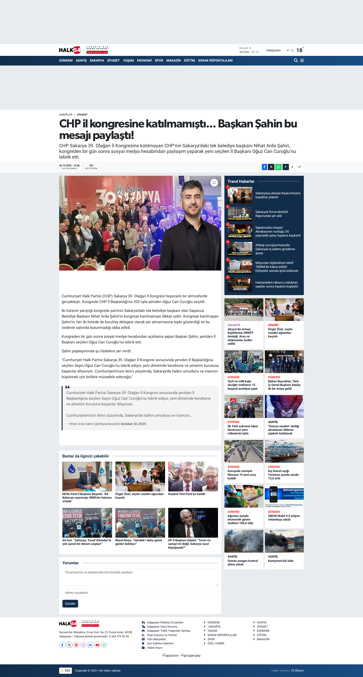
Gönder (70, 603)
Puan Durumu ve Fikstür (162, 635)
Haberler (65, 114)
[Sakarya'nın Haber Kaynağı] (83, 50)
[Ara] (296, 61)
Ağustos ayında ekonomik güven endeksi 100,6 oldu (240, 519)
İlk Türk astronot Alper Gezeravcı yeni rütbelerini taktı (243, 429)
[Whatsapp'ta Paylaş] (278, 167)
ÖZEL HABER (216, 643)
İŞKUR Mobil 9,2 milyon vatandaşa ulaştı (284, 517)
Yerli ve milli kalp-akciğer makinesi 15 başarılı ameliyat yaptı (243, 384)
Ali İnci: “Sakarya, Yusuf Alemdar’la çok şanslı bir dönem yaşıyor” (86, 542)
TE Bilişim (297, 670)
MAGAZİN (173, 60)
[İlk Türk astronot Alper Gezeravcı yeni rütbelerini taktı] (243, 406)
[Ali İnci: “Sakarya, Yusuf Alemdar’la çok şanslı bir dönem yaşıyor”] (87, 522)
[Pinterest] (76, 645)
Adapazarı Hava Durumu (162, 626)
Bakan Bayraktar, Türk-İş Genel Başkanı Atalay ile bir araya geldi (284, 384)
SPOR (159, 60)
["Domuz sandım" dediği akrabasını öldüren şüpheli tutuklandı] (284, 406)
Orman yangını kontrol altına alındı (243, 562)
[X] (69, 645)
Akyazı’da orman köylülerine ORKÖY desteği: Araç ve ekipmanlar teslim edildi (240, 336)
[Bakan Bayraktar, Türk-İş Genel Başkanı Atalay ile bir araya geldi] (284, 361)
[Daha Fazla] (286, 167)
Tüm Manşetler (156, 639)
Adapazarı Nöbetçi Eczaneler (165, 622)
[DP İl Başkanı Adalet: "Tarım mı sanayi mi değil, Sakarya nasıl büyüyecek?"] (193, 522)
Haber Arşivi (155, 647)
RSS (67, 670)
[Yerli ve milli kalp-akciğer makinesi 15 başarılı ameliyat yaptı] (243, 361)
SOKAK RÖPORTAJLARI (215, 60)
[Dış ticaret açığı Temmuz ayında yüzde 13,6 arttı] (284, 451)
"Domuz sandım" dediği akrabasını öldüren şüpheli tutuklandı (283, 429)
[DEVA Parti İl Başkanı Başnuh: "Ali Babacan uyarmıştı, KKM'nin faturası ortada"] (87, 476)
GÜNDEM (66, 60)
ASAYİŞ (81, 60)
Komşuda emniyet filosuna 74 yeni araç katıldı (242, 474)
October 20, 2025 (133, 424)
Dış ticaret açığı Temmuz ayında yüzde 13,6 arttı (283, 474)
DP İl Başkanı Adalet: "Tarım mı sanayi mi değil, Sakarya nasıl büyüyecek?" (189, 543)
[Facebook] (62, 645)
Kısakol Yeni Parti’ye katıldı (186, 494)
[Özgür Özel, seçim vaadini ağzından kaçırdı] (140, 476)
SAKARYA (97, 60)
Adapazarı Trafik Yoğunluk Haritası (169, 630)
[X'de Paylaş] (271, 167)
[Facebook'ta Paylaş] (264, 167)
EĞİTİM (189, 60)
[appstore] (171, 655)
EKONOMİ (144, 60)
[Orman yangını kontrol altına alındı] (243, 541)
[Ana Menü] (301, 61)
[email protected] (95, 636)
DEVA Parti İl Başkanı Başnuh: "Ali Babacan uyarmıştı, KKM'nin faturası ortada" (87, 497)
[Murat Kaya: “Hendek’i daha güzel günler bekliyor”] (140, 522)
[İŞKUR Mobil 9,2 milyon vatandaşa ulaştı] (284, 496)
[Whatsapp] (104, 645)
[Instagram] (83, 645)
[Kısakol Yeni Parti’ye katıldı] (193, 476)
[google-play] (191, 655)
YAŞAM (128, 60)
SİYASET (113, 60)
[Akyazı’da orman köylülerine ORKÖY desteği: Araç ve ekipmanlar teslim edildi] (243, 309)
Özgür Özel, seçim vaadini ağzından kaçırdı (280, 332)
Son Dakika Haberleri (160, 643)
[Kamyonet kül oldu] (284, 541)
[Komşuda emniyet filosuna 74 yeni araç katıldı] (243, 451)
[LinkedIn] (90, 645)
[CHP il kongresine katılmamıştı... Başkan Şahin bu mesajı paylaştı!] (140, 223)
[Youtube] (97, 645)
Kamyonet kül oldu (280, 561)
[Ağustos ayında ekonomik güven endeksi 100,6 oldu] (243, 496)
